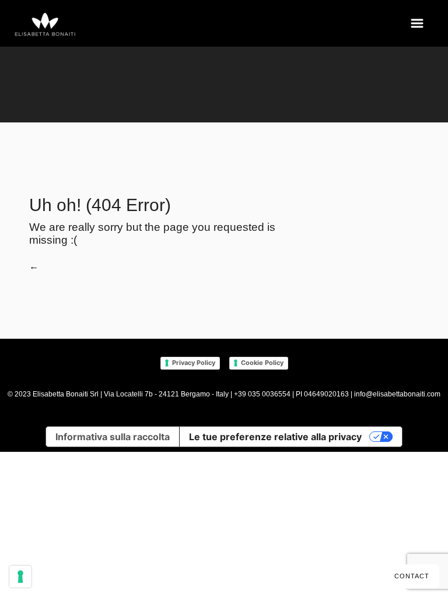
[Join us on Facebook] (322, 483)
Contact (411, 576)
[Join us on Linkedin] (351, 483)
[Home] (45, 25)
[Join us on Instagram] (338, 483)
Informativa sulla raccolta (112, 437)
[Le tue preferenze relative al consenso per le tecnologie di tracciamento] (20, 577)
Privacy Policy (193, 363)
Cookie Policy (262, 363)
